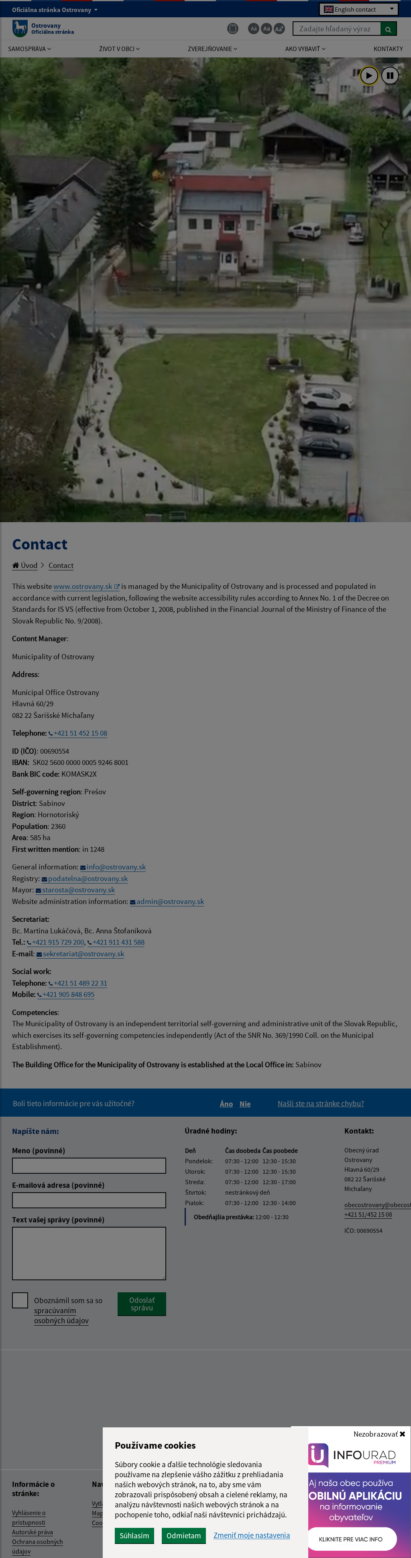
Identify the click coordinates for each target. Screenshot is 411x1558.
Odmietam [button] (184, 1535)
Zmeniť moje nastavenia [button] (252, 1535)
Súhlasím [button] (134, 1535)
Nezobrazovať (376, 1434)
